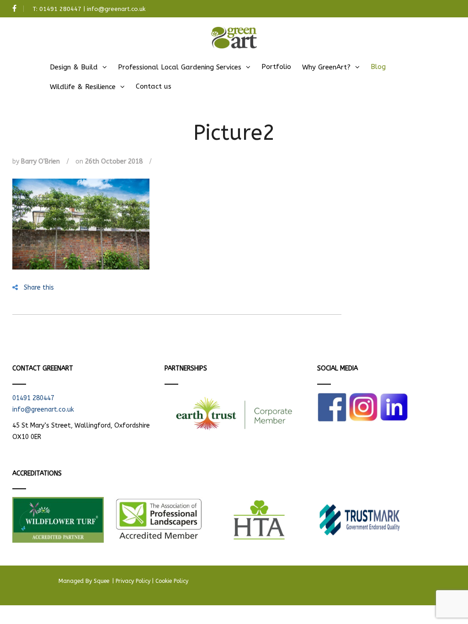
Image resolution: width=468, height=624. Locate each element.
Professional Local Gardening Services (179, 67)
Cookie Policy (171, 581)
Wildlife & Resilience (83, 87)
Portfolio (276, 67)
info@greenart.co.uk (116, 8)
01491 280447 (60, 8)
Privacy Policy (133, 581)
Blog (378, 67)
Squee (102, 581)
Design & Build (74, 67)
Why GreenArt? (326, 67)
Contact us (153, 86)
